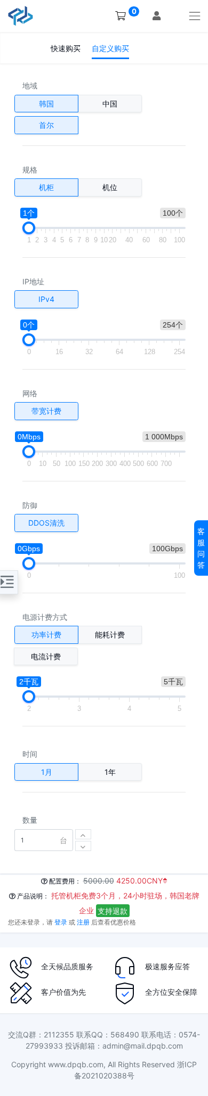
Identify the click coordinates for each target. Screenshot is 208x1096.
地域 (29, 85)
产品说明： (32, 896)
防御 (29, 505)
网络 (29, 393)
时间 (29, 753)
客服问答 (201, 548)
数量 (29, 819)
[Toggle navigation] (195, 15)
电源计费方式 (44, 616)
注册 (83, 922)
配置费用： (64, 881)
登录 (60, 922)
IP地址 (33, 281)
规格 (29, 169)
